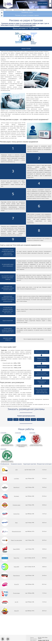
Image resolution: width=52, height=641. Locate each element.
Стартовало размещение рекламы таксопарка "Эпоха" (36, 445)
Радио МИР (16, 566)
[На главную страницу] (8, 8)
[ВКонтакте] (2, 637)
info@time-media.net (31, 5)
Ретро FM (16, 584)
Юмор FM (16, 610)
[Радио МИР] (4, 566)
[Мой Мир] (7, 637)
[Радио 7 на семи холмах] (4, 540)
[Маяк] (4, 522)
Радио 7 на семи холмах (16, 540)
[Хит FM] (4, 602)
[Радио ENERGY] (4, 549)
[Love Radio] (4, 478)
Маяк (16, 522)
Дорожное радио (16, 505)
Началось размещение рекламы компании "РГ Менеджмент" (22, 445)
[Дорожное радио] (4, 505)
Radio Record (16, 487)
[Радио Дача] (4, 558)
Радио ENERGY (16, 549)
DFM (16, 469)
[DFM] (4, 469)
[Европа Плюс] (4, 514)
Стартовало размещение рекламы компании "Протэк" (7, 445)
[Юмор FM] (4, 611)
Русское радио (16, 593)
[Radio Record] (4, 487)
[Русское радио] (4, 593)
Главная (32, 637)
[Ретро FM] (4, 584)
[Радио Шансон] (4, 575)
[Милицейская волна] (4, 531)
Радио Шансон (16, 575)
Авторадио (16, 496)
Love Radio (16, 478)
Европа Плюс (16, 513)
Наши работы (33, 640)
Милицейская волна (16, 531)
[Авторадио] (4, 496)
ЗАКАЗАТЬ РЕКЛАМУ (42, 3)
